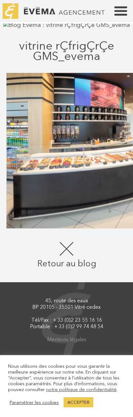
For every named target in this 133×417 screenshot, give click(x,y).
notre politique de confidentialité (81, 389)
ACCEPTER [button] (78, 402)
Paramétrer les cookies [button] (34, 402)
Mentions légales (66, 339)
